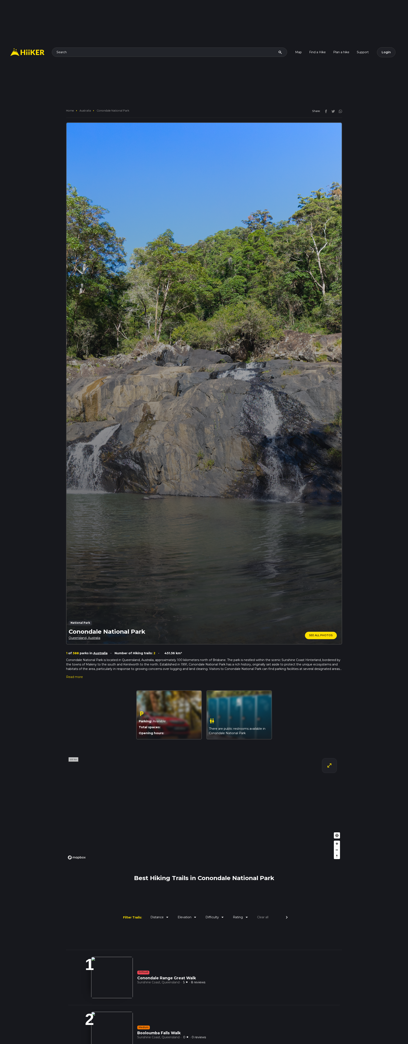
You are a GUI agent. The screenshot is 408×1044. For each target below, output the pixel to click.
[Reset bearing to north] (337, 856)
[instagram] (339, 111)
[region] (204, 808)
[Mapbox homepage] (76, 857)
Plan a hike (341, 52)
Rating (241, 917)
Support (363, 52)
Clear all (262, 917)
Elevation (188, 917)
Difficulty (215, 917)
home (70, 110)
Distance (160, 917)
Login (386, 52)
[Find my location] (337, 835)
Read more (74, 677)
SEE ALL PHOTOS (321, 635)
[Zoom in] (337, 844)
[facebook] (325, 111)
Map (298, 52)
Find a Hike (317, 52)
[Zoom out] (337, 850)
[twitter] (332, 111)
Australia (85, 110)
